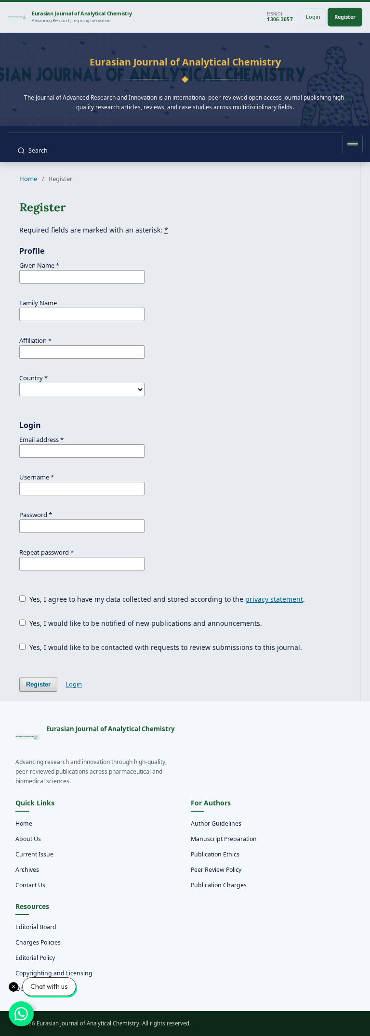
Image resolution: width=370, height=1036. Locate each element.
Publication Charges (219, 885)
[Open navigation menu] (352, 144)
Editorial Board (35, 927)
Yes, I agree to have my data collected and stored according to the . (166, 599)
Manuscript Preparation (224, 839)
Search (38, 150)
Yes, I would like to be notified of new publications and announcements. (144, 623)
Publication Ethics (215, 854)
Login (313, 16)
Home (28, 178)
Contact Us (30, 885)
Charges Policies (38, 942)
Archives (27, 870)
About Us (28, 839)
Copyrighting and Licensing (53, 973)
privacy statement (274, 599)
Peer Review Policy (216, 870)
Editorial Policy (35, 958)
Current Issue (34, 854)
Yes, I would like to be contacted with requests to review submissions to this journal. (164, 647)
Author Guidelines (216, 823)
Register (345, 16)
